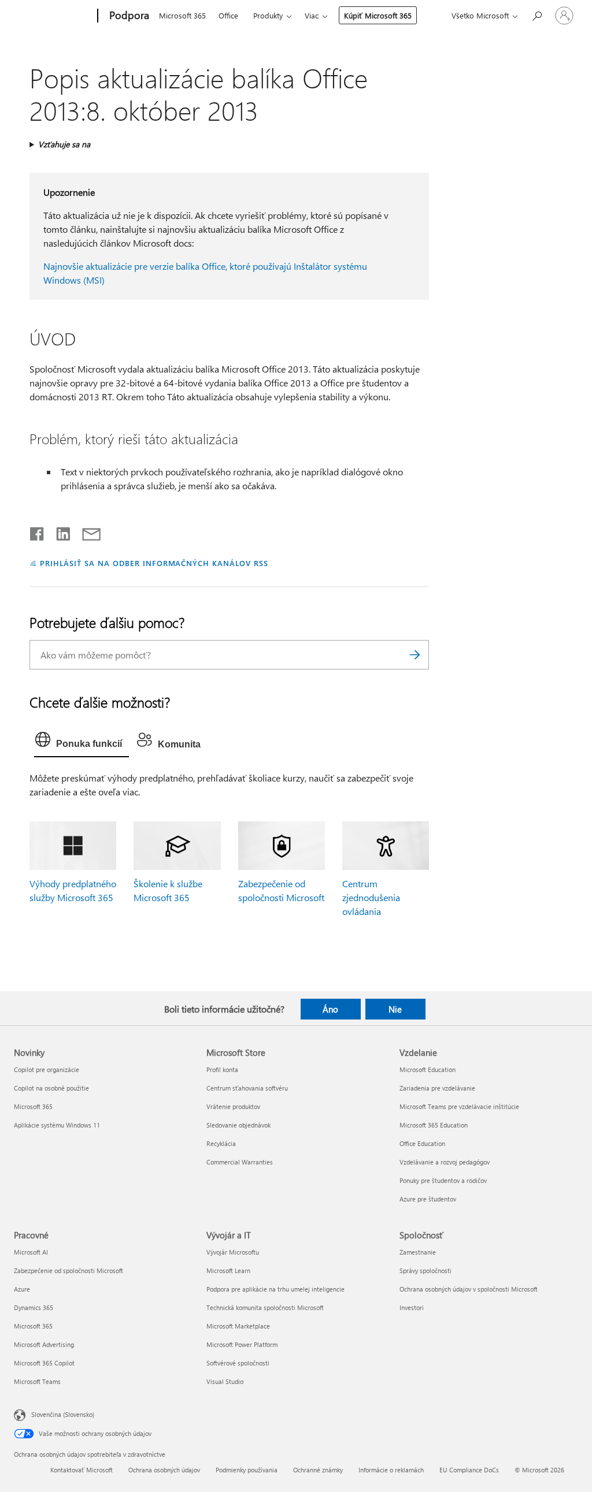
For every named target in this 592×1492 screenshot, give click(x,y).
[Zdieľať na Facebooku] (37, 531)
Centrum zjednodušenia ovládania (371, 897)
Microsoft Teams (37, 1381)
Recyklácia (221, 1143)
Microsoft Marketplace (238, 1326)
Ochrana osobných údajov (164, 1469)
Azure (22, 1289)
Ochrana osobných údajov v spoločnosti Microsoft (468, 1289)
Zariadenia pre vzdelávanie (437, 1088)
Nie (395, 1009)
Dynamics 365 (33, 1307)
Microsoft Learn (228, 1270)
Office (228, 15)
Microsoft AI (31, 1252)
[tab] (81, 742)
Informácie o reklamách (391, 1469)
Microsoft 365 (182, 15)
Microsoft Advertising (44, 1344)
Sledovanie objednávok (238, 1125)
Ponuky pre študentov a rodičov (443, 1180)
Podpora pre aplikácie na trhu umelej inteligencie (275, 1289)
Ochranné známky (318, 1469)
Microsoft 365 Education (433, 1125)
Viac (312, 15)
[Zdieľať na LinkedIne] (59, 531)
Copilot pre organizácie (46, 1069)
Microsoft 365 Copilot (44, 1363)
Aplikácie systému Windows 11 (57, 1125)
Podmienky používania (247, 1469)
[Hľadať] (414, 654)
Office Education (422, 1143)
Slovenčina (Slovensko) (62, 1414)
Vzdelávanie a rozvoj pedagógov (444, 1162)
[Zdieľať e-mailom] (86, 531)
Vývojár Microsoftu (232, 1252)
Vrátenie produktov (233, 1106)
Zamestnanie (417, 1252)
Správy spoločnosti (425, 1270)
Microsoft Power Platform (242, 1344)
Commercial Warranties (239, 1162)
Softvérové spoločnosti (237, 1363)
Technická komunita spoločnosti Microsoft (265, 1307)
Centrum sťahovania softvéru (247, 1088)
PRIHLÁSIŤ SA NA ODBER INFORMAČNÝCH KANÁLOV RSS (154, 563)
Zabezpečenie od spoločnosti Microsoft (68, 1270)
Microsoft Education (427, 1069)
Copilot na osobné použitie (51, 1088)
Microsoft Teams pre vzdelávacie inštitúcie (459, 1106)
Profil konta (222, 1069)
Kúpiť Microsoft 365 (378, 15)
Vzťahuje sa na (64, 144)
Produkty (268, 15)
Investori (411, 1307)
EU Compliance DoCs (469, 1469)
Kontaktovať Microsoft (81, 1469)
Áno (330, 1009)
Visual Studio (224, 1381)
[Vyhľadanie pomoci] (536, 15)
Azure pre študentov (427, 1199)
